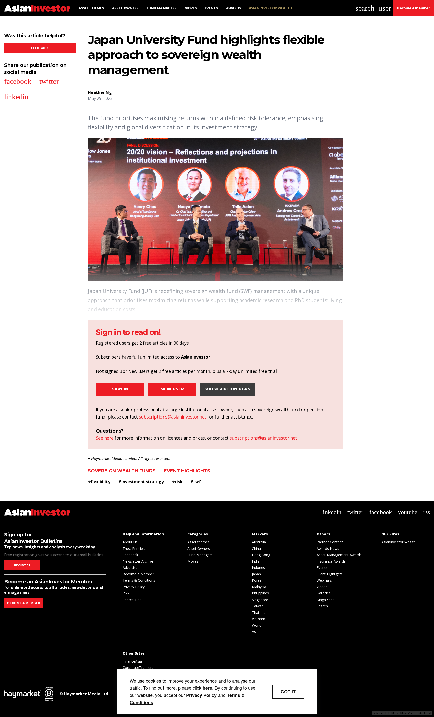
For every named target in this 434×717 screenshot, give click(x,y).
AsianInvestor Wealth (398, 542)
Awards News (328, 548)
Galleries (324, 593)
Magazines (325, 599)
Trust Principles (135, 548)
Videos (322, 586)
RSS (126, 593)
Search (322, 606)
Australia (259, 542)
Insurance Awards (331, 561)
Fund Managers (200, 554)
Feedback (40, 48)
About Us (130, 542)
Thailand (259, 612)
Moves (192, 561)
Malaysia (259, 586)
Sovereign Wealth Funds (122, 471)
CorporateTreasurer (139, 667)
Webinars (324, 580)
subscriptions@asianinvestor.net (172, 417)
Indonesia (260, 567)
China (256, 548)
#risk (177, 481)
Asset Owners (198, 548)
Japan (256, 574)
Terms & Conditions (139, 580)
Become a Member (138, 574)
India (256, 561)
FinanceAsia (132, 661)
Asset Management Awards (339, 554)
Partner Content (330, 542)
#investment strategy (141, 481)
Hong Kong (261, 554)
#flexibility (99, 481)
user (384, 8)
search (364, 8)
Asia (255, 631)
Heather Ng (100, 92)
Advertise (130, 567)
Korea (257, 580)
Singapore (260, 599)
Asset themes (198, 542)
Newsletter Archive (138, 561)
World (256, 625)
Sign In (120, 389)
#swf (195, 481)
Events (322, 567)
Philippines (260, 593)
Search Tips (132, 599)
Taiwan (258, 606)
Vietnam (258, 618)
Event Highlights (187, 471)
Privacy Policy (134, 586)
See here (105, 438)
